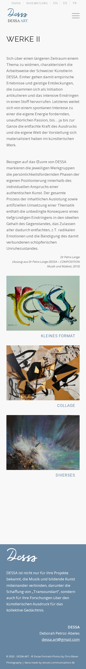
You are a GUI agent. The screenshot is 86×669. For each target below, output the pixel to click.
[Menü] (73, 15)
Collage (66, 405)
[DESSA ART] (35, 15)
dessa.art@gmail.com (61, 639)
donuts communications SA (58, 662)
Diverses (65, 475)
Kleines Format (58, 336)
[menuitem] (16, 3)
